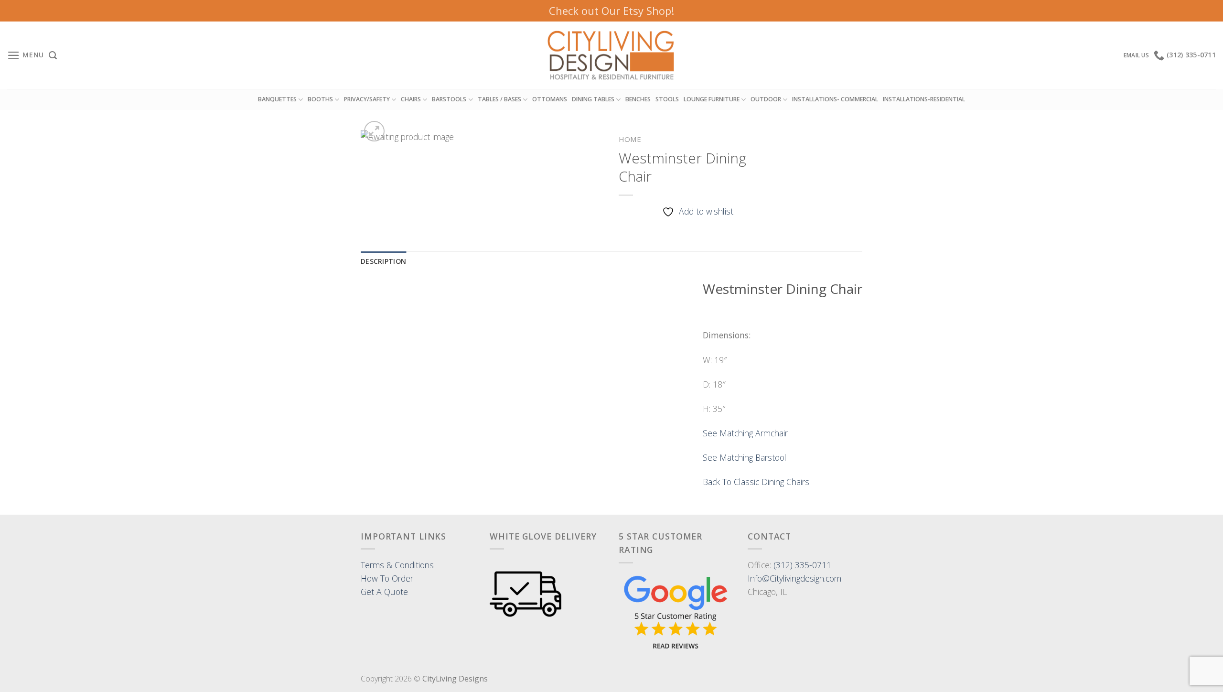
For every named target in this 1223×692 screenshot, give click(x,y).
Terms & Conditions (397, 565)
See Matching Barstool (744, 457)
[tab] (383, 261)
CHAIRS (411, 99)
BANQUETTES (277, 99)
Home (630, 139)
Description (383, 261)
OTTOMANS (549, 99)
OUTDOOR (766, 99)
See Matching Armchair (745, 433)
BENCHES (638, 99)
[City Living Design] (611, 55)
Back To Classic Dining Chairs (756, 481)
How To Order (387, 578)
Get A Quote (384, 591)
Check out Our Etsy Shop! (611, 10)
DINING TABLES (593, 99)
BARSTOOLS (449, 99)
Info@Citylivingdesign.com (794, 578)
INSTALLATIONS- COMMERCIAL (835, 99)
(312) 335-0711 (802, 565)
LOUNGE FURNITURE (712, 99)
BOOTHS (320, 99)
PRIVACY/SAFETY (367, 99)
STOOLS (667, 99)
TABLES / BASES (499, 99)
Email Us (1136, 55)
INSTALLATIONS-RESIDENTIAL (924, 99)
